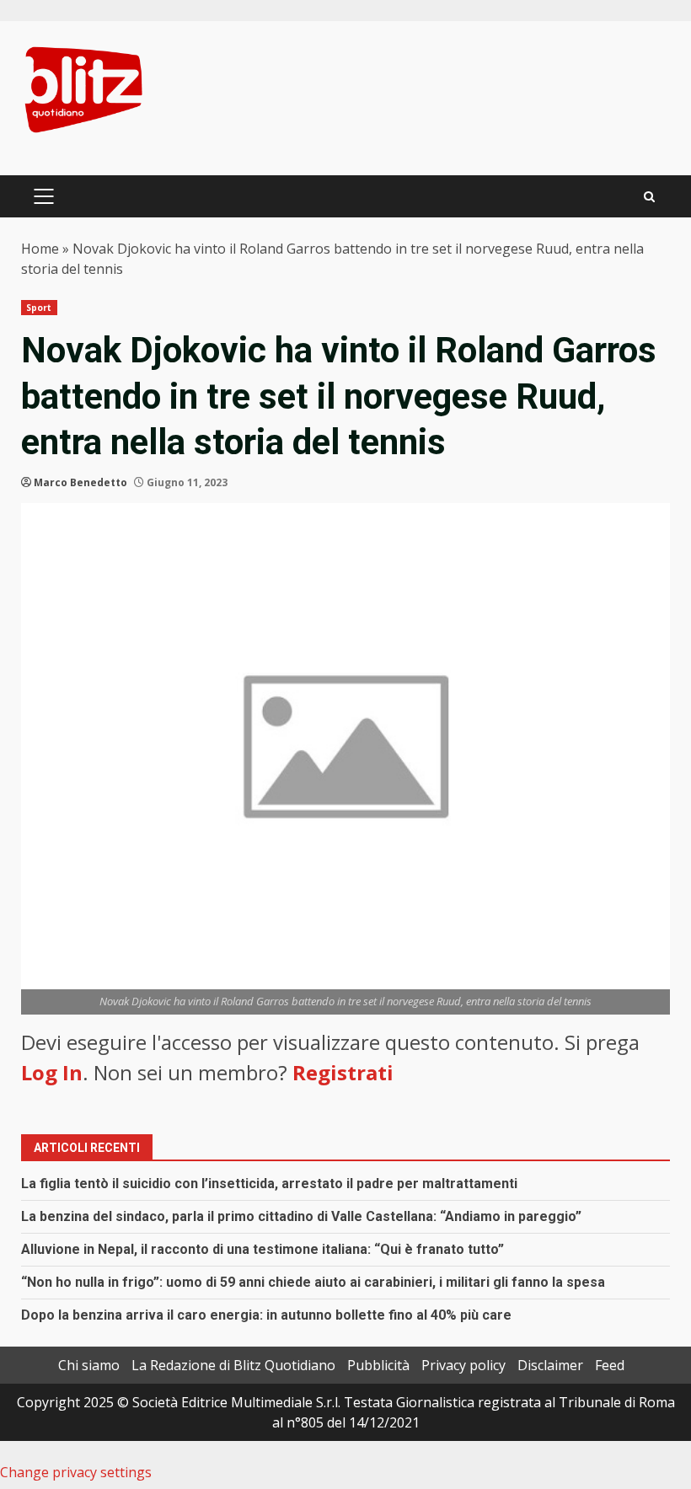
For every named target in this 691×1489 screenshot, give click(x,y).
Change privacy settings (76, 1472)
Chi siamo (89, 1365)
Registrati (343, 1072)
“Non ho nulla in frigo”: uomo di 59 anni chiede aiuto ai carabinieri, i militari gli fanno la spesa (313, 1282)
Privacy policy (463, 1365)
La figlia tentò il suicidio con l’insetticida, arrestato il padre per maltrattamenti (269, 1184)
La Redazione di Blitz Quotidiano (233, 1365)
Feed (609, 1365)
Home (40, 248)
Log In (52, 1072)
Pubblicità (378, 1365)
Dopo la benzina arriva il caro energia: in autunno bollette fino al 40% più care (266, 1315)
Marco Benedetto (80, 482)
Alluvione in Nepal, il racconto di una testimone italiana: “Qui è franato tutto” (262, 1249)
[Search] (649, 196)
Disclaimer (550, 1365)
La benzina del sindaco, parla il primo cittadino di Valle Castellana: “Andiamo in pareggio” (301, 1216)
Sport (39, 307)
